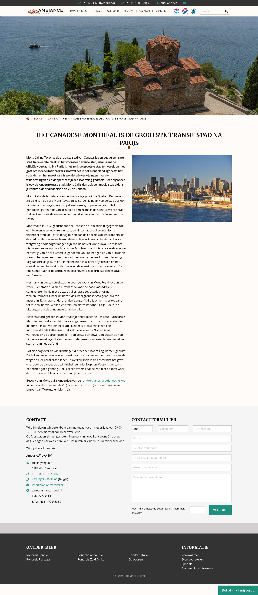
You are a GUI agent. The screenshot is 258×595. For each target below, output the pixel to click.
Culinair (96, 11)
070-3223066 (89, 3)
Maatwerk (113, 11)
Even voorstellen (193, 559)
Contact (162, 11)
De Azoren (136, 559)
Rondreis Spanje (37, 555)
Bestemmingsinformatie (198, 568)
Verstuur (220, 509)
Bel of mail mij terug (238, 590)
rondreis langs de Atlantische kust (104, 380)
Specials (187, 564)
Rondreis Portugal (38, 559)
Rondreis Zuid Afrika (91, 559)
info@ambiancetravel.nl (47, 485)
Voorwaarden (191, 555)
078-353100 (132, 3)
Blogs (128, 11)
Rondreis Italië (138, 555)
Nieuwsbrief (168, 3)
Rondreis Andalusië (90, 555)
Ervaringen (144, 11)
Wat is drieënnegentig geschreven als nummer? (158, 510)
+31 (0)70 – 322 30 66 (45, 474)
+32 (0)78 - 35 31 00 (44, 479)
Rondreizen (78, 11)
